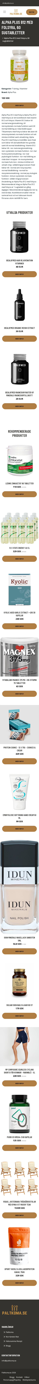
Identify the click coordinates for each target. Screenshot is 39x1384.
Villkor (27, 1377)
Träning (15, 88)
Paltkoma (9, 1332)
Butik (31, 12)
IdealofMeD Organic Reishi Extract (19, 328)
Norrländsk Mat (12, 1337)
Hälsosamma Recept (14, 1341)
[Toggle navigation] (4, 12)
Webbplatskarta (29, 1380)
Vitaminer (23, 88)
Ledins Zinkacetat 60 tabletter (20, 483)
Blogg (8, 1346)
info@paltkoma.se (8, 3)
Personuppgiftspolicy (12, 1380)
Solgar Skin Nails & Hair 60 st (19, 1005)
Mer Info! (19, 105)
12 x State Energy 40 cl (19, 548)
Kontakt (19, 1377)
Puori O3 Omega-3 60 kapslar (19, 1137)
